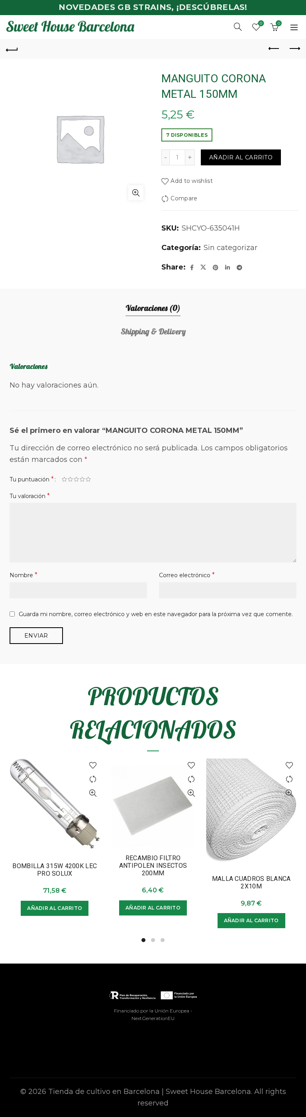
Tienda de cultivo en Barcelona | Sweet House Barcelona (149, 1091)
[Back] (12, 49)
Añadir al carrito (241, 157)
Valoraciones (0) (153, 308)
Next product (294, 49)
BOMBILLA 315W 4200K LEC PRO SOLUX (54, 869)
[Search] (237, 27)
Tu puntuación (32, 479)
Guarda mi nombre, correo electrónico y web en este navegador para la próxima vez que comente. (156, 614)
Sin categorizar (230, 247)
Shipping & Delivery (153, 331)
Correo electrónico (187, 575)
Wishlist (261, 23)
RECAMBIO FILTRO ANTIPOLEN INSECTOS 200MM (153, 865)
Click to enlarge (135, 192)
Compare (184, 198)
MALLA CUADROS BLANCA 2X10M (251, 882)
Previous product (274, 49)
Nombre (23, 575)
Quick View (93, 793)
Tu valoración (30, 496)
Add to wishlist (192, 180)
